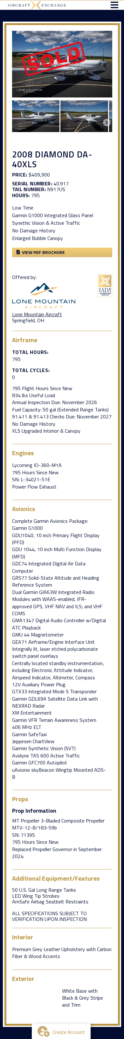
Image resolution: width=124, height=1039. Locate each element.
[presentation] (107, 122)
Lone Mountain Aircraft (37, 314)
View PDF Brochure (43, 252)
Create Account (68, 1032)
